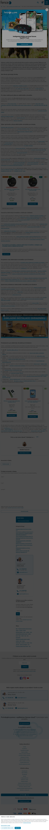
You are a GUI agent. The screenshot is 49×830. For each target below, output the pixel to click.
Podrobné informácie (27, 822)
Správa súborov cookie (5, 825)
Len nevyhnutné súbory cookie (7, 827)
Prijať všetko (17, 827)
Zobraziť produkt (24, 44)
